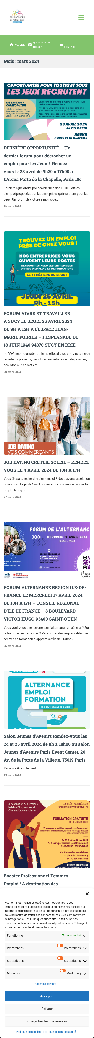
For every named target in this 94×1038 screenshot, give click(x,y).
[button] (87, 894)
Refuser (47, 1009)
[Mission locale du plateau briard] (17, 16)
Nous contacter (71, 45)
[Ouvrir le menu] (81, 17)
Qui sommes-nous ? (41, 45)
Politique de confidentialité (59, 1031)
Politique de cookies (28, 1031)
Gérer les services (45, 984)
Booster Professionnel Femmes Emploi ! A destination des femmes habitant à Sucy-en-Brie (37, 883)
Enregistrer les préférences (47, 1021)
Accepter (47, 996)
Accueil (20, 44)
